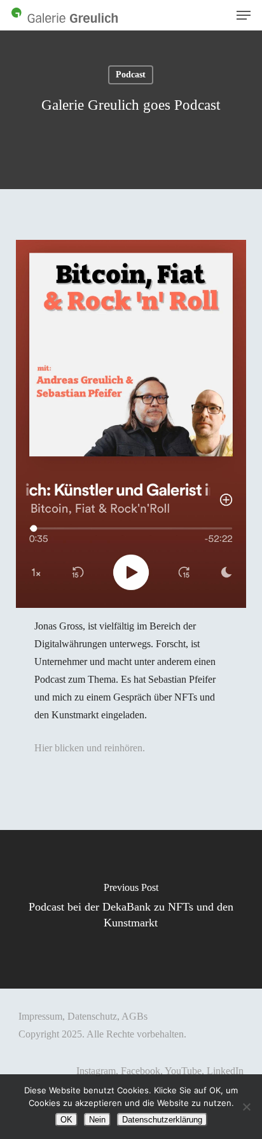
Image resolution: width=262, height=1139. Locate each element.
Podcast (131, 74)
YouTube (183, 1070)
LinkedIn (225, 1070)
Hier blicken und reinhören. (89, 747)
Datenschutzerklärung (162, 1119)
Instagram (96, 1070)
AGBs (134, 1016)
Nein (97, 1119)
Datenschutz (92, 1016)
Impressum (40, 1016)
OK (66, 1119)
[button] (244, 15)
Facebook (140, 1070)
